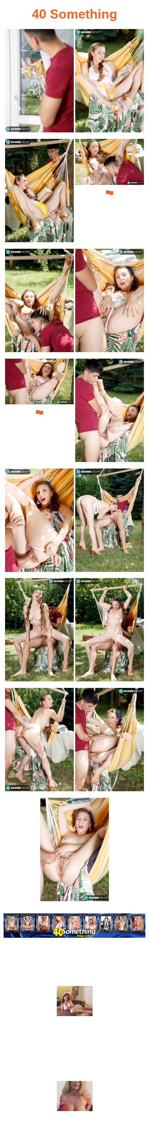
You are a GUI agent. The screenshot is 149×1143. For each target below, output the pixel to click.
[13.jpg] (39, 742)
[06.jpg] (109, 302)
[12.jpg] (109, 632)
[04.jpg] (109, 193)
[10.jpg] (109, 522)
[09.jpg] (39, 522)
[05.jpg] (39, 302)
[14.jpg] (109, 742)
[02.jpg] (109, 83)
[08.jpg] (109, 412)
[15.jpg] (74, 851)
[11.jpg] (39, 632)
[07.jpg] (39, 412)
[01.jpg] (39, 83)
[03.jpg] (39, 193)
